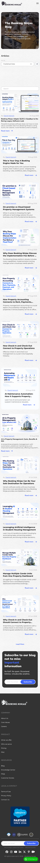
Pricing (3, 748)
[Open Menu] (37, 3)
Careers (4, 726)
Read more (5, 131)
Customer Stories (7, 778)
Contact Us (5, 800)
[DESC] (37, 64)
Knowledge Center (8, 770)
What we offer (6, 740)
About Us (4, 718)
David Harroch (9, 116)
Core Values (5, 722)
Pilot (2, 752)
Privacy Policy (6, 795)
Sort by (3, 60)
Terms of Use (6, 791)
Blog (3, 766)
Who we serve (6, 744)
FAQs (3, 774)
